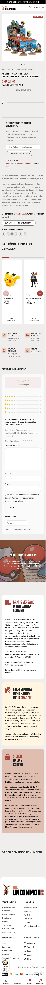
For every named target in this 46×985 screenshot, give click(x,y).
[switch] (5, 969)
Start (3, 69)
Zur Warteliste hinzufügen (19, 154)
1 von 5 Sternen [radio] (24, 441)
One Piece (11, 69)
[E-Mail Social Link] (12, 234)
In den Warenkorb (12, 319)
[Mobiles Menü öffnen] (43, 7)
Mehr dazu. (24, 568)
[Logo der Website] (9, 7)
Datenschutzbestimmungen (17, 163)
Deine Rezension (12, 445)
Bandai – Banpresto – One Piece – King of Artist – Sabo (33, 301)
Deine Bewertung (12, 441)
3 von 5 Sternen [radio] (28, 441)
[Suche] (30, 7)
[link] (12, 292)
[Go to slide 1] (21, 64)
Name (8, 473)
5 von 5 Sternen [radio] (32, 441)
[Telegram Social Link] (20, 234)
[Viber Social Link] (25, 234)
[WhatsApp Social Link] (16, 234)
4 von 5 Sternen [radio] (30, 441)
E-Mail (8, 484)
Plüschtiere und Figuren (25, 69)
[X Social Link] (8, 234)
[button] (4, 37)
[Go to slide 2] (24, 64)
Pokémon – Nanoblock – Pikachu (9, 301)
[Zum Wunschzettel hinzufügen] (18, 263)
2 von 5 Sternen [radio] (26, 441)
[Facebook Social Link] (3, 234)
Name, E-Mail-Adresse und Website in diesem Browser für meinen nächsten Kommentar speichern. (22, 498)
